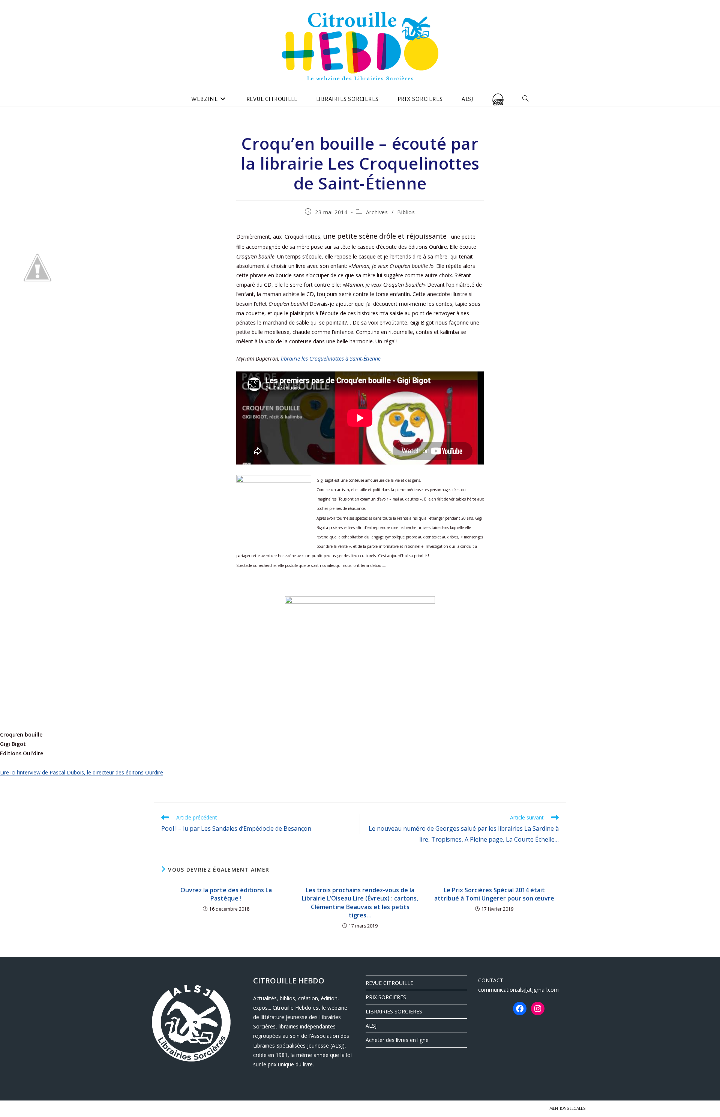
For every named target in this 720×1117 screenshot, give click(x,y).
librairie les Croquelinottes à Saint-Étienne (331, 358)
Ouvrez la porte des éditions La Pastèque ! (226, 894)
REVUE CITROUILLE (389, 982)
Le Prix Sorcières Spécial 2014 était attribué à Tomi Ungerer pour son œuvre (494, 894)
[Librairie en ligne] (498, 99)
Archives (377, 212)
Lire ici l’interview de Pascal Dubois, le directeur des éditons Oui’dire (81, 772)
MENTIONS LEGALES (567, 1108)
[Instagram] (537, 1008)
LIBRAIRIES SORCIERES (394, 1011)
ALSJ (371, 1025)
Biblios (406, 212)
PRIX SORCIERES (386, 997)
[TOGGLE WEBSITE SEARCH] (525, 99)
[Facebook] (519, 1008)
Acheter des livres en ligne (397, 1039)
